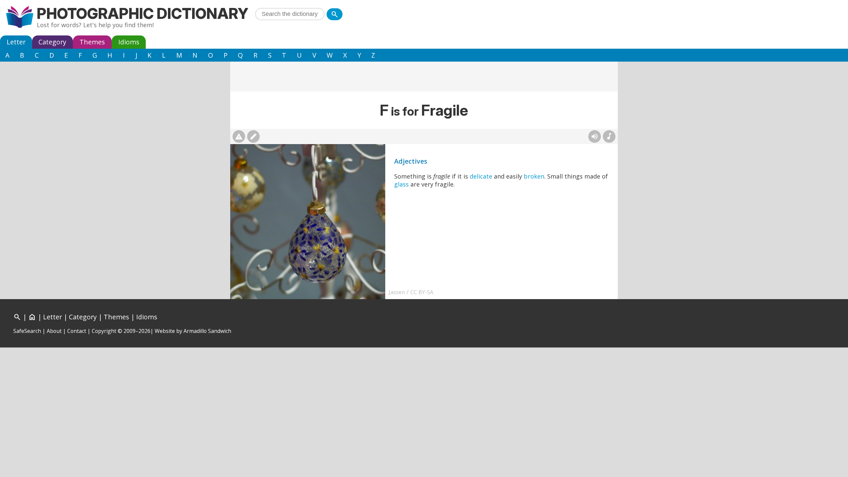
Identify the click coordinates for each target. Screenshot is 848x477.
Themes (92, 41)
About (54, 331)
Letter (16, 41)
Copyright (104, 331)
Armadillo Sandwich (207, 331)
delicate (481, 176)
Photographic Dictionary (142, 13)
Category (52, 41)
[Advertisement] (424, 76)
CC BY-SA (421, 292)
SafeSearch (27, 331)
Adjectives (410, 161)
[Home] (19, 17)
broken (534, 176)
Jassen (397, 292)
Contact (76, 331)
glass (401, 184)
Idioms (128, 41)
